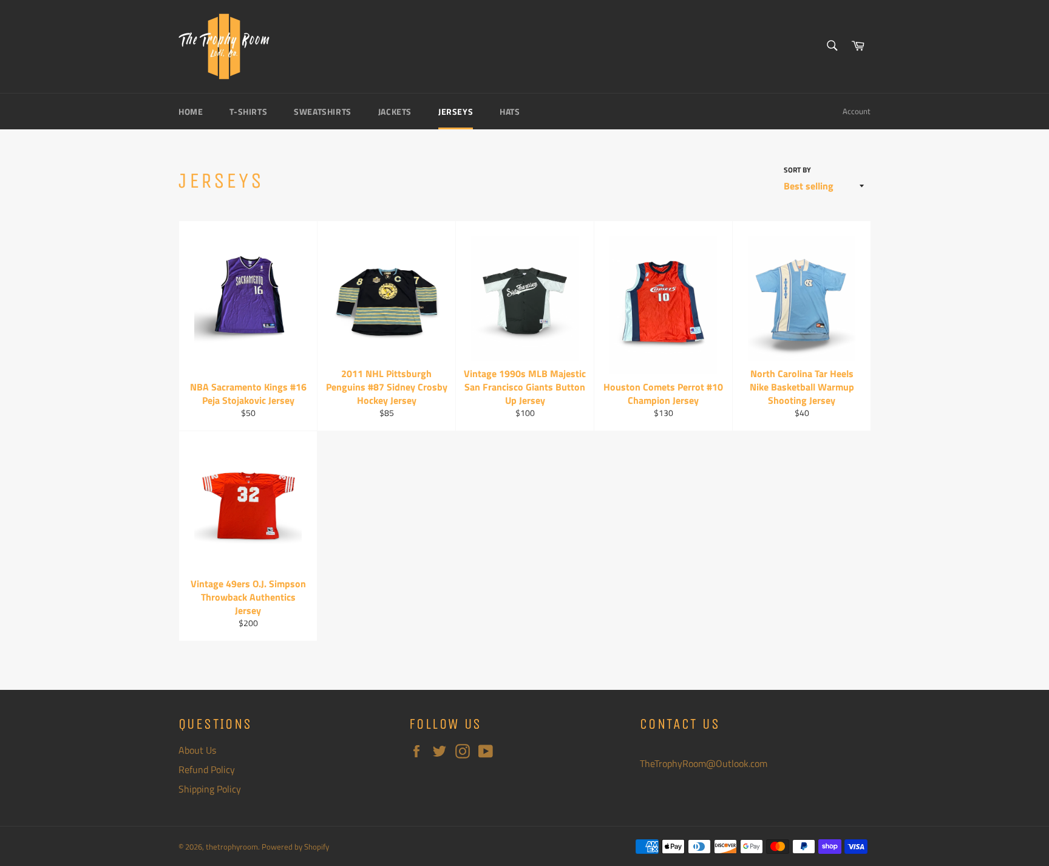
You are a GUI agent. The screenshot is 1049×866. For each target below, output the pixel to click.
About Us (197, 750)
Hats (510, 111)
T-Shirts (248, 111)
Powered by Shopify (295, 846)
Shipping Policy (209, 789)
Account (857, 111)
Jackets (395, 111)
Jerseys (455, 111)
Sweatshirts (322, 111)
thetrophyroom (232, 846)
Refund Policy (206, 769)
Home (190, 111)
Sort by (797, 170)
